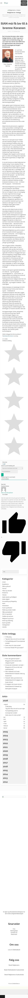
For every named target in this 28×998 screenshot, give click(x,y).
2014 (5, 774)
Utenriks (4, 627)
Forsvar (4, 588)
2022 (5, 743)
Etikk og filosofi (6, 586)
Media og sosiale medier (9, 610)
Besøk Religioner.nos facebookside (14, 974)
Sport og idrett (6, 622)
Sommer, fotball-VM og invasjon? (14, 647)
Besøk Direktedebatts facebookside (14, 970)
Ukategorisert (6, 625)
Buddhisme (5, 584)
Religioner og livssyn (8, 618)
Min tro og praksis (7, 614)
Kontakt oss (14, 932)
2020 (5, 751)
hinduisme (5, 592)
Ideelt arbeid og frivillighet (9, 597)
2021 (5, 747)
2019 (5, 755)
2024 (5, 735)
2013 (5, 778)
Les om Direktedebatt (14, 949)
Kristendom (5, 605)
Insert (2, 996)
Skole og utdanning (7, 620)
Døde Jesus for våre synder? (13, 645)
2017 (5, 762)
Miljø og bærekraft (7, 612)
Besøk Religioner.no (14, 965)
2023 (5, 739)
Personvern (14, 934)
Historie (4, 595)
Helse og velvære (7, 590)
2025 (5, 731)
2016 (5, 766)
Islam (3, 603)
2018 (5, 759)
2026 (5, 700)
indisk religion (6, 599)
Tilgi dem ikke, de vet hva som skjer (15, 639)
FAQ (14, 929)
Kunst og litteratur (7, 607)
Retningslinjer (14, 930)
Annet (9, 31)
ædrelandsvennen (8, 336)
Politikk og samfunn (7, 616)
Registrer (24, 4)
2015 (5, 770)
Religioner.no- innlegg (14, 12)
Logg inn (24, 1)
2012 (5, 782)
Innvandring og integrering (9, 601)
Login (4, 464)
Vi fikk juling (8, 637)
